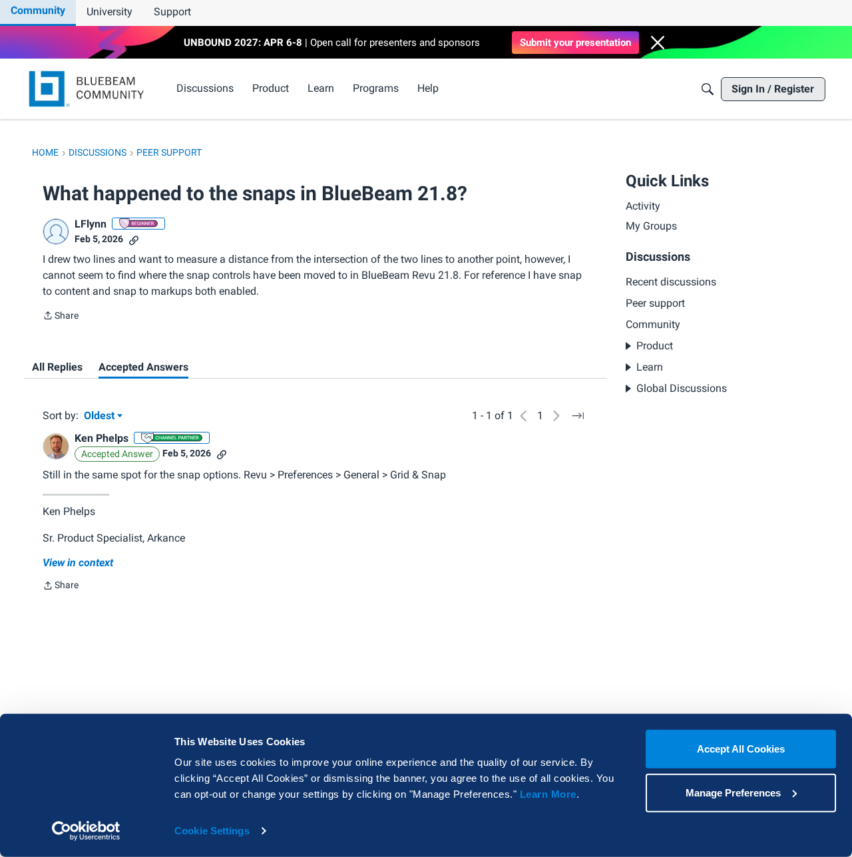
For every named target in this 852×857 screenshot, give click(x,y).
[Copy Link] (134, 239)
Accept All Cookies (741, 749)
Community (38, 10)
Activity (643, 206)
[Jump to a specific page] (577, 416)
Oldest (100, 416)
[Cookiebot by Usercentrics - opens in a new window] (86, 831)
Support (172, 11)
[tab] (57, 367)
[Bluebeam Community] (89, 89)
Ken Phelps (101, 438)
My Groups (651, 226)
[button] (657, 42)
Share (61, 316)
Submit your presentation (575, 43)
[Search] (708, 89)
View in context (78, 562)
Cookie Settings (212, 830)
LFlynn (90, 224)
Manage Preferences (733, 792)
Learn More (548, 794)
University (109, 11)
